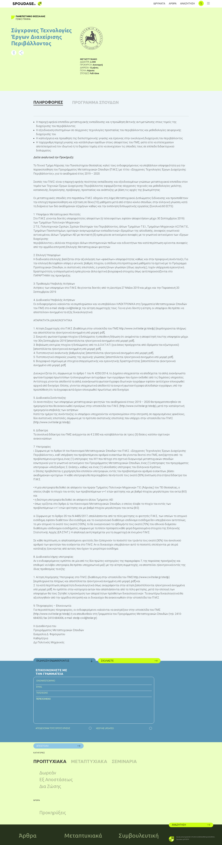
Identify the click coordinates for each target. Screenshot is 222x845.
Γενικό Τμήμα (23, 19)
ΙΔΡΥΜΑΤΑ (159, 3)
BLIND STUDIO (192, 837)
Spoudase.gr (180, 839)
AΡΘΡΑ (173, 3)
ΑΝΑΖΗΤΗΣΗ (187, 3)
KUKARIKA (211, 837)
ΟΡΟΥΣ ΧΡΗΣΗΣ (62, 728)
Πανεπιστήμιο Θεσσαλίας (30, 16)
